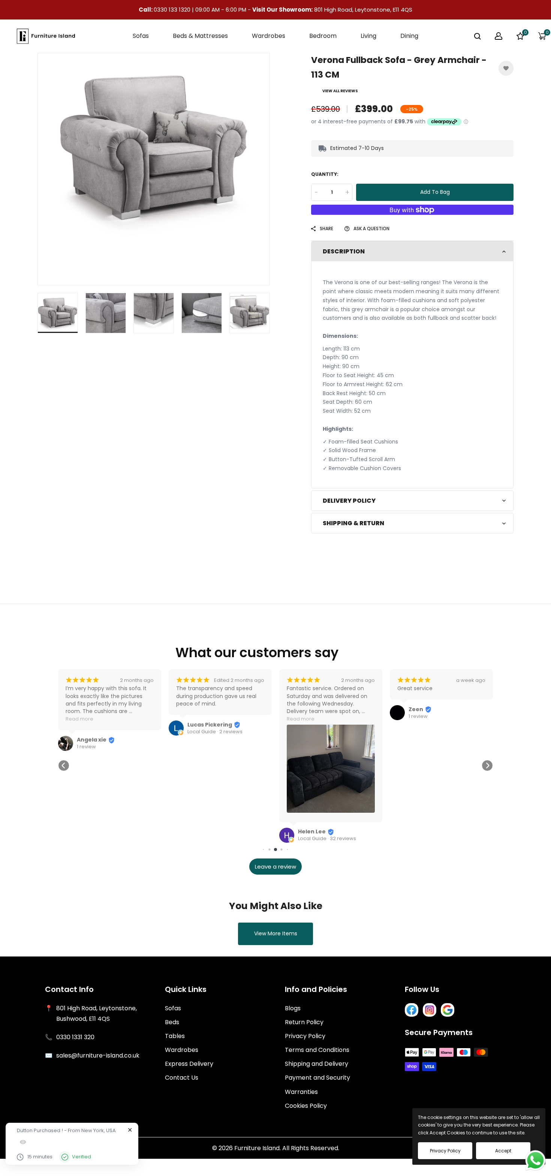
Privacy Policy (305, 1036)
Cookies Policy (306, 1105)
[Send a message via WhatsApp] (535, 1160)
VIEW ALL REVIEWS (340, 91)
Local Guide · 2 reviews (215, 731)
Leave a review (275, 866)
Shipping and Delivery (316, 1063)
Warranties (301, 1092)
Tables (175, 1036)
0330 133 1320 (173, 9)
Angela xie (91, 739)
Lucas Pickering (209, 724)
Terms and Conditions (317, 1050)
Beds (172, 1022)
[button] (63, 765)
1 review (86, 746)
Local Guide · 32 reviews (327, 838)
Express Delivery (189, 1063)
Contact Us (181, 1077)
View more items (275, 933)
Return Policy (304, 1022)
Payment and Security (317, 1077)
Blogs (293, 1008)
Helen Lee (312, 831)
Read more (79, 719)
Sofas (173, 1008)
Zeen (416, 709)
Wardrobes (181, 1050)
